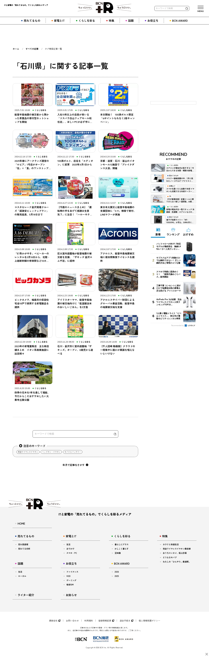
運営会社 (53, 620)
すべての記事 (32, 48)
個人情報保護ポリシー (149, 620)
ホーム (16, 48)
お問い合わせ (72, 620)
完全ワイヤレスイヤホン (28, 451)
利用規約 (88, 620)
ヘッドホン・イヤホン (51, 451)
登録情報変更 (104, 620)
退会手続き (125, 620)
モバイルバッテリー (72, 451)
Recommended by (177, 325)
